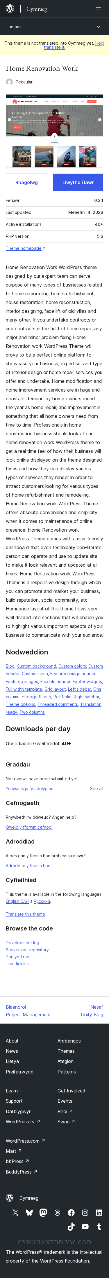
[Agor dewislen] (99, 9)
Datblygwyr (18, 1111)
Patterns (67, 1072)
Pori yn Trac (17, 956)
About (12, 1041)
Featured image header (72, 673)
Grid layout (55, 689)
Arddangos (69, 1041)
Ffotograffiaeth (36, 696)
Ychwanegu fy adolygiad (29, 788)
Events (65, 1101)
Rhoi (65, 1111)
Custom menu (35, 673)
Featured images (22, 681)
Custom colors (72, 666)
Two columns (32, 712)
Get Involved (71, 1091)
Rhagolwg (26, 182)
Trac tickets (17, 963)
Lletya (12, 1061)
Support (14, 1101)
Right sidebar (86, 696)
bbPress (17, 1161)
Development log (22, 942)
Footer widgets (87, 681)
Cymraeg (28, 1198)
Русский (42, 901)
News (12, 1051)
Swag (66, 1122)
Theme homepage (24, 248)
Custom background (36, 666)
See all (96, 788)
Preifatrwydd (20, 1072)
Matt (14, 1151)
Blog (10, 666)
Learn (12, 1091)
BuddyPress (21, 1172)
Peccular (24, 81)
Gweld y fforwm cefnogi (29, 827)
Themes (14, 26)
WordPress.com (25, 1141)
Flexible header (55, 681)
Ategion (66, 1061)
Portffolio (62, 696)
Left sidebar (79, 689)
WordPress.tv (23, 1122)
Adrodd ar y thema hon (28, 865)
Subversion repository (27, 949)
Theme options (20, 704)
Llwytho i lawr (78, 182)
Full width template (24, 689)
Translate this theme (25, 914)
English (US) (17, 901)
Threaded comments (57, 704)
